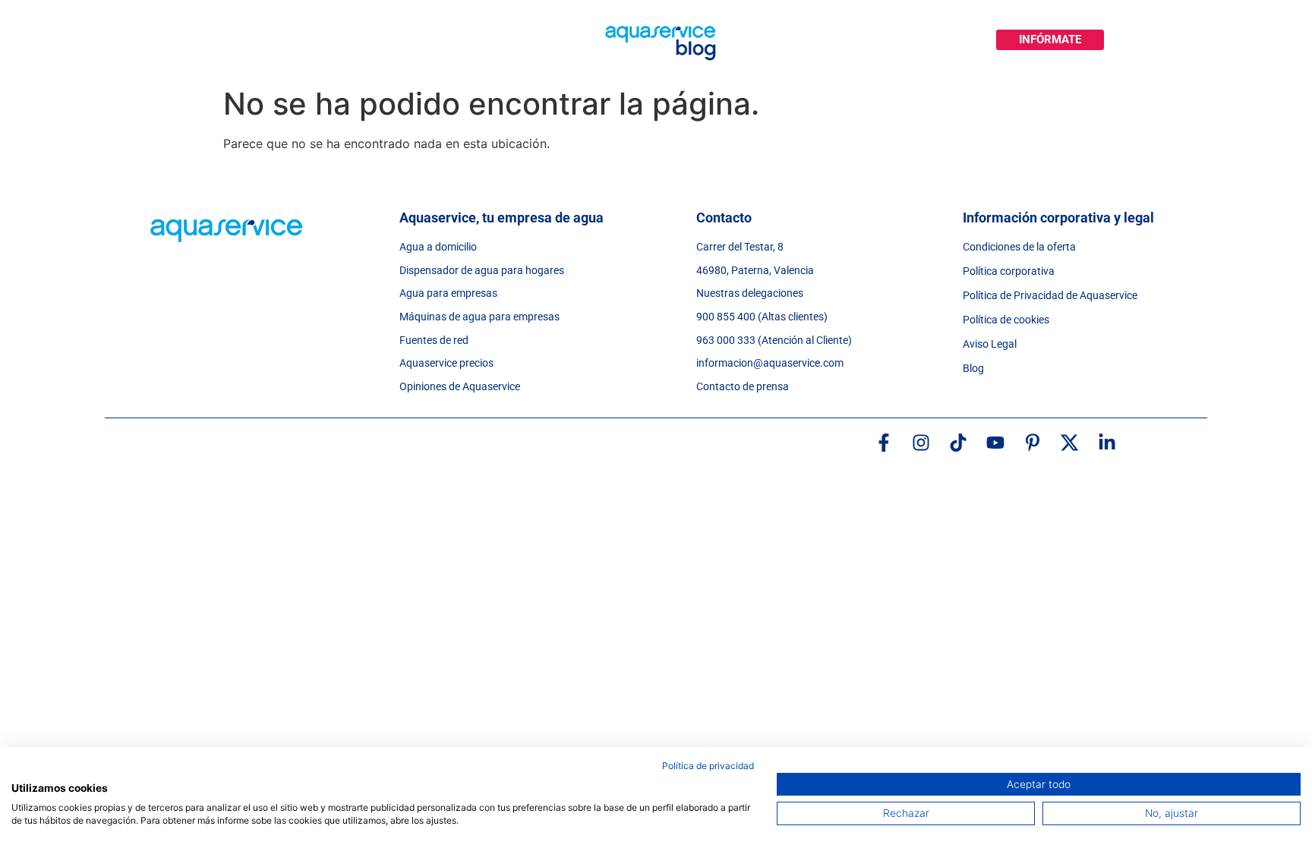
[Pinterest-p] (1032, 442)
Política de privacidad (708, 765)
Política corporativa (1009, 271)
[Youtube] (995, 442)
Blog (973, 368)
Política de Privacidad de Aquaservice (1050, 295)
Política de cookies (1006, 320)
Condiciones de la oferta (1019, 247)
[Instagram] (921, 442)
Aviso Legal (990, 344)
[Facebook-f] (884, 442)
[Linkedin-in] (1107, 442)
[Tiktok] (958, 442)
